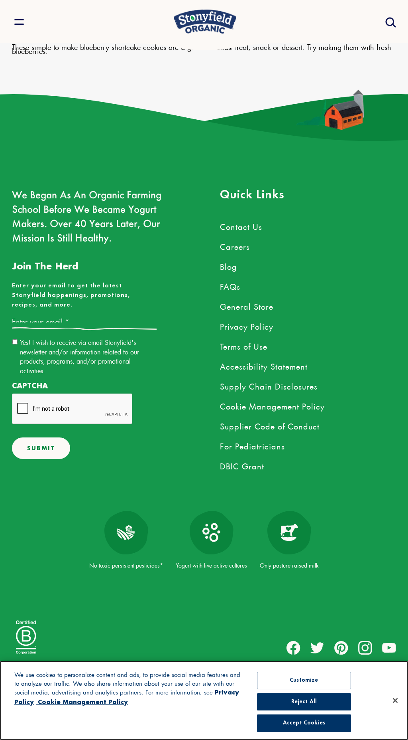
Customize (304, 680)
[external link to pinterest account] (341, 648)
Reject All (304, 702)
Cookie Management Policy (272, 405)
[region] (204, 700)
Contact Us (241, 225)
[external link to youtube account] (389, 648)
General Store (246, 305)
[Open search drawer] (390, 22)
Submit (41, 448)
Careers (235, 245)
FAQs (230, 285)
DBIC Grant (242, 465)
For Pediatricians (252, 445)
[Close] (395, 700)
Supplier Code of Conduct (270, 425)
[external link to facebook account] (293, 648)
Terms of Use (243, 345)
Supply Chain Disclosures (269, 385)
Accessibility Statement (264, 365)
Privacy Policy (246, 325)
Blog (228, 265)
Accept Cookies (304, 723)
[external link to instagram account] (365, 648)
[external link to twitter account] (317, 648)
